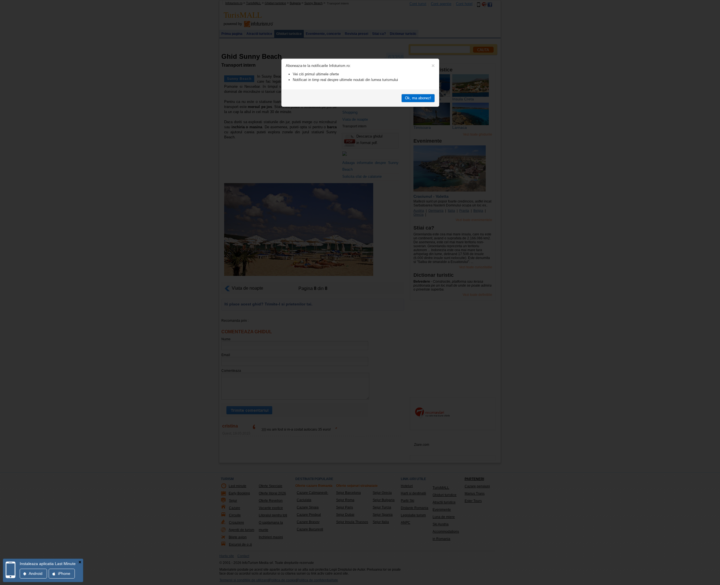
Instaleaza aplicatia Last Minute (48, 563)
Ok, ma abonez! (418, 98)
